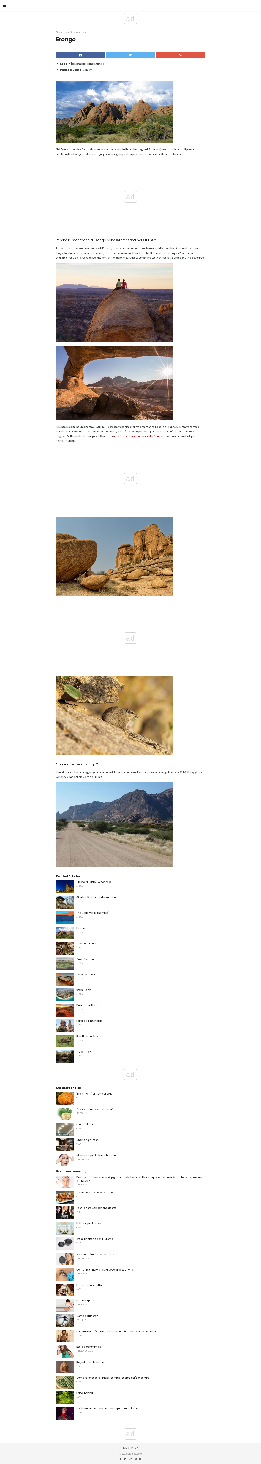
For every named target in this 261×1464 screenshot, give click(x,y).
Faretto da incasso (87, 1124)
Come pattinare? (87, 1316)
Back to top (130, 1447)
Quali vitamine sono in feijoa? (94, 1109)
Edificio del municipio (89, 1021)
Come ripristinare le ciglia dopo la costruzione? (105, 1269)
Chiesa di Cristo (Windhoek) (93, 882)
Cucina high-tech (87, 1140)
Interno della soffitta (89, 1285)
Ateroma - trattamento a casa (95, 1254)
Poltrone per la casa (88, 1223)
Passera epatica (86, 1300)
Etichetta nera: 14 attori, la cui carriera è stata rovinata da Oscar (116, 1331)
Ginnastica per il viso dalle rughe (96, 1155)
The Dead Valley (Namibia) (93, 913)
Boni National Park (87, 1036)
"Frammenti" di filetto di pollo (94, 1093)
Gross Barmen (85, 959)
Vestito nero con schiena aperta (96, 1208)
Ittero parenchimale (88, 1346)
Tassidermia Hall (86, 943)
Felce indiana (84, 1393)
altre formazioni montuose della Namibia (138, 436)
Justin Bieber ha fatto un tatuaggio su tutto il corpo (108, 1408)
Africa (59, 32)
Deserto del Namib (87, 1005)
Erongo (80, 928)
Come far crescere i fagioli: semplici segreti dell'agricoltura (112, 1377)
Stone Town (83, 990)
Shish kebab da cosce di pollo (94, 1192)
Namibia (69, 32)
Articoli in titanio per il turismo (94, 1239)
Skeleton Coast (85, 974)
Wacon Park (83, 1051)
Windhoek (81, 32)
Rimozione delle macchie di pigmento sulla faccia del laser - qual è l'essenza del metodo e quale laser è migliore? (139, 1178)
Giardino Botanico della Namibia (96, 897)
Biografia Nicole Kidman (90, 1362)
